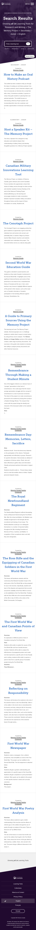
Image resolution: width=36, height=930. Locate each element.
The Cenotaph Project (18, 223)
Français (18, 905)
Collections (18, 888)
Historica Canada (18, 125)
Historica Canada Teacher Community (18, 365)
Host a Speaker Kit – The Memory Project (18, 131)
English (18, 901)
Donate (18, 911)
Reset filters (30, 56)
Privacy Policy (18, 896)
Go (28, 43)
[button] (7, 49)
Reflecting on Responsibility (18, 691)
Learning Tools (18, 884)
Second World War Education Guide (18, 265)
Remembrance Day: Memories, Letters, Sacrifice (18, 439)
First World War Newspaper (18, 746)
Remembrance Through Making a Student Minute (18, 375)
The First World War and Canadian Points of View (18, 626)
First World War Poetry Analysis (18, 810)
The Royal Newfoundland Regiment (18, 501)
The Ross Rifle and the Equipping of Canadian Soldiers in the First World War (18, 565)
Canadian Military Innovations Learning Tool (18, 170)
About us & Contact (18, 892)
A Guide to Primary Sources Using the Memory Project (18, 320)
